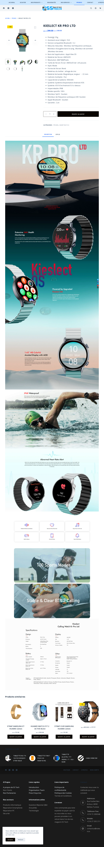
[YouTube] (16, 770)
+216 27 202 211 (93, 821)
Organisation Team (36, 790)
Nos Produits (35, 2)
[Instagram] (13, 8)
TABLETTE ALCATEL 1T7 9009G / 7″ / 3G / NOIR (68, 758)
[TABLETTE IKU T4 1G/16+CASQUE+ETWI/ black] (8, 758)
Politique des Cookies (63, 793)
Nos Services (65, 2)
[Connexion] (95, 8)
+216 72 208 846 (93, 814)
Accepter (10, 840)
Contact (90, 2)
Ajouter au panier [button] (15, 737)
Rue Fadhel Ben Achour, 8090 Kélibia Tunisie (93, 804)
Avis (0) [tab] (58, 134)
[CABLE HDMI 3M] (81, 758)
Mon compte (94, 770)
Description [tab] (48, 134)
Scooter (23, 2)
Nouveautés (51, 2)
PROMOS (79, 2)
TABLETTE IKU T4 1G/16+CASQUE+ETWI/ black (19, 758)
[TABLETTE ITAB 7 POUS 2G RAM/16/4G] (32, 758)
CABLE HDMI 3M (91, 758)
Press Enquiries (35, 793)
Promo (55, 125)
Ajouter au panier (78, 114)
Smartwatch (64, 125)
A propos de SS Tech (11, 787)
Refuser (20, 840)
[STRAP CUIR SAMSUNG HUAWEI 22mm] (64, 711)
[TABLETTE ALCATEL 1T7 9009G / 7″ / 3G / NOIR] (57, 758)
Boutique (66, 770)
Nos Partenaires (9, 793)
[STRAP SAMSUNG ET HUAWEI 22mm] (15, 711)
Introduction (34, 787)
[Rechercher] (91, 8)
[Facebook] (4, 8)
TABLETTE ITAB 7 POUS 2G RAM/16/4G (43, 758)
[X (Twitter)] (8, 8)
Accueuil (12, 2)
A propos (84, 770)
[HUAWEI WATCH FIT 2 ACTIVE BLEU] (39, 711)
